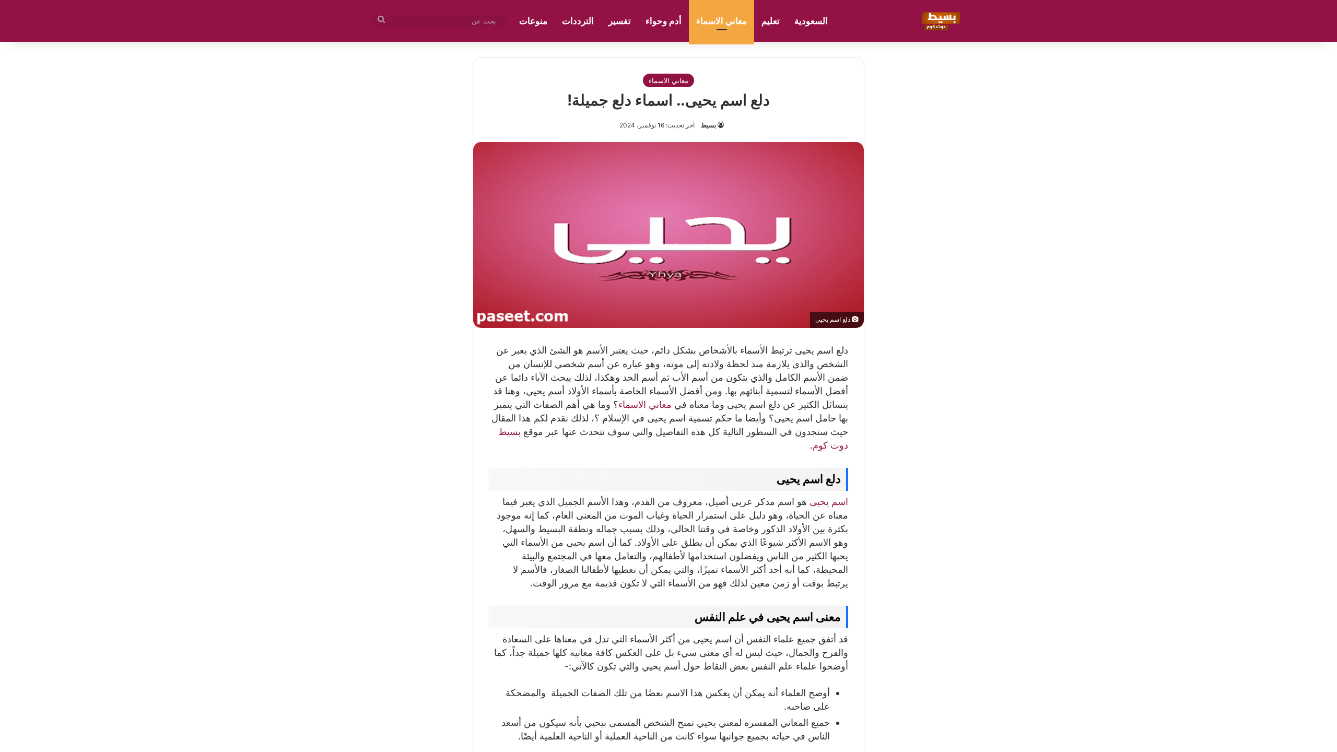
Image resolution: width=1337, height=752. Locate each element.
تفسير (619, 21)
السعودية (811, 21)
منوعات (533, 21)
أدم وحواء (664, 21)
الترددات (578, 21)
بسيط (708, 125)
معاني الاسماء (721, 21)
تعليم (770, 21)
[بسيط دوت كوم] (939, 20)
